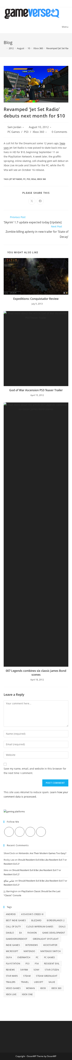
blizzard (36, 920)
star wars (12, 975)
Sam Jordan (14, 127)
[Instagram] (30, 832)
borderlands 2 (55, 920)
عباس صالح (9, 880)
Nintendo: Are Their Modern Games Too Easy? (42, 853)
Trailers (11, 982)
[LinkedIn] (41, 832)
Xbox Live (11, 994)
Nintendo (29, 951)
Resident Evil (51, 963)
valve (52, 982)
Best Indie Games (16, 920)
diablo (10, 932)
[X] (9, 832)
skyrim (24, 969)
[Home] (4, 48)
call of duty (13, 926)
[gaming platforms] (14, 811)
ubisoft (38, 982)
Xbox (43, 988)
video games (13, 988)
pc (24, 179)
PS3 (26, 132)
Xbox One (27, 994)
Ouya (9, 957)
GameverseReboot (16, 938)
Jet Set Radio (15, 179)
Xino (6, 870)
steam (27, 975)
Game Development (53, 932)
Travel (25, 982)
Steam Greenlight (46, 975)
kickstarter (50, 945)
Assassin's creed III (32, 914)
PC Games (14, 132)
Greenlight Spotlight (46, 938)
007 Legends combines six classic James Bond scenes (36, 673)
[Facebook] (19, 832)
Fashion (32, 932)
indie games (13, 945)
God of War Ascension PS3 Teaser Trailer (36, 390)
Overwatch (23, 957)
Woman (30, 988)
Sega (33, 179)
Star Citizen (52, 969)
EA (20, 932)
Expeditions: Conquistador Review (36, 299)
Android (11, 914)
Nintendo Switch (50, 951)
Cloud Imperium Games (39, 926)
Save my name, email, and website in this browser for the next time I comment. (35, 771)
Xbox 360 (38, 132)
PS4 (37, 963)
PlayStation (13, 963)
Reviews (10, 969)
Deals (62, 926)
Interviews (31, 945)
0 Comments (59, 132)
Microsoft (12, 951)
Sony (36, 969)
